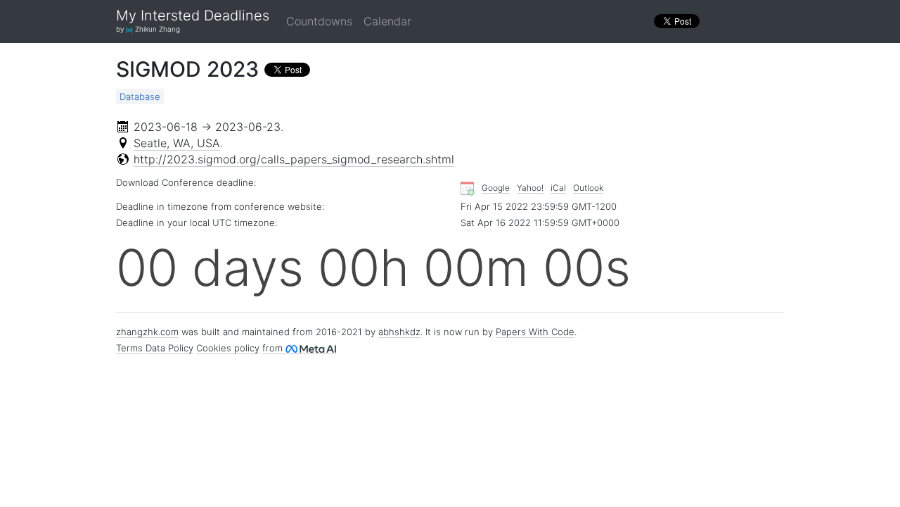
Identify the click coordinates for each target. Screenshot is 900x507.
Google (496, 187)
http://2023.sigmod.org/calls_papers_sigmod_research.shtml (294, 159)
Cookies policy (227, 347)
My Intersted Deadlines (192, 16)
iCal (558, 187)
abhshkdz (399, 331)
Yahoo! (530, 187)
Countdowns (319, 21)
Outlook (588, 187)
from (273, 347)
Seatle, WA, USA (177, 143)
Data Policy (169, 347)
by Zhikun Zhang (148, 29)
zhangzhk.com (147, 331)
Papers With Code (535, 331)
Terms (129, 347)
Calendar (387, 21)
